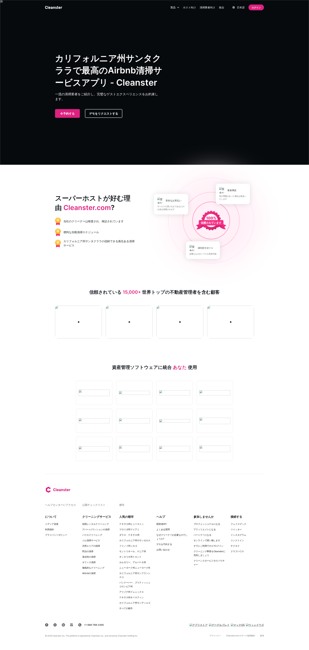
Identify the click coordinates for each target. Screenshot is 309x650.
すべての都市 (126, 608)
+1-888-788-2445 (94, 624)
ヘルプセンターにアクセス (60, 504)
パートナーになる (202, 534)
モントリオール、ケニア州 (132, 551)
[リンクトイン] (63, 625)
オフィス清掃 (89, 562)
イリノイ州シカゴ (128, 545)
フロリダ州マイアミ (129, 529)
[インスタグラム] (71, 624)
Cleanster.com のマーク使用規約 (240, 635)
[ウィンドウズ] (255, 625)
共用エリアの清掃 (91, 545)
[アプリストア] (199, 625)
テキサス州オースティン (131, 597)
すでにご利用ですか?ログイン (209, 545)
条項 (262, 635)
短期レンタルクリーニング (95, 524)
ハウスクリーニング (92, 534)
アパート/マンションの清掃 (96, 529)
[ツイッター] (55, 625)
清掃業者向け (207, 7)
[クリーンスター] (53, 7)
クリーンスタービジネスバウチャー (209, 562)
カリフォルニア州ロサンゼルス (134, 540)
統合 (221, 7)
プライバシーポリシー (56, 534)
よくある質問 (163, 529)
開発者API (161, 524)
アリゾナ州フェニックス (131, 591)
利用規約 (49, 529)
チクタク (235, 545)
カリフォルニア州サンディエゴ (134, 602)
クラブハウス (237, 551)
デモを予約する (164, 544)
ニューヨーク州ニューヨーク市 (134, 567)
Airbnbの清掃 (89, 573)
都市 (121, 504)
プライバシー (215, 635)
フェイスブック (238, 524)
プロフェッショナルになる (207, 524)
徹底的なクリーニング (93, 567)
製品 (173, 7)
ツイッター (236, 529)
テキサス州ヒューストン (131, 524)
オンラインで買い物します (207, 540)
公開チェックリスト (93, 504)
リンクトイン (237, 540)
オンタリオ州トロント (130, 556)
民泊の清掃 (87, 551)
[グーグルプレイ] (219, 625)
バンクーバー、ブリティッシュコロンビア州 (134, 584)
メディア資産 (51, 524)
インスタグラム (238, 534)
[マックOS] (238, 625)
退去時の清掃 (89, 556)
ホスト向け (189, 7)
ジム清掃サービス (91, 540)
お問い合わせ (163, 549)
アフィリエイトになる (205, 529)
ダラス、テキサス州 (129, 534)
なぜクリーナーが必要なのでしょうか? (171, 536)
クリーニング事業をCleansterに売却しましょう (209, 553)
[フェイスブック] (46, 625)
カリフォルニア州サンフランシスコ (134, 575)
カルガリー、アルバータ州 (132, 562)
